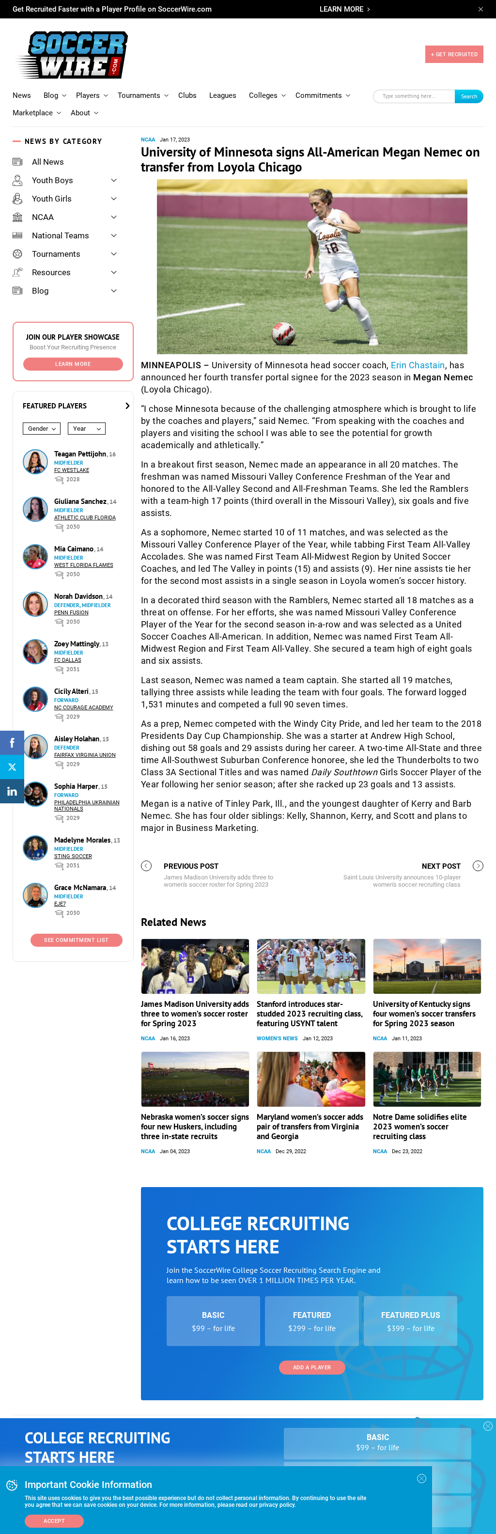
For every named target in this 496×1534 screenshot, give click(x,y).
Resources (51, 272)
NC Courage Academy (83, 707)
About (80, 113)
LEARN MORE (341, 9)
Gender (38, 428)
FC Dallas (67, 660)
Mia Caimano (74, 548)
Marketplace (33, 113)
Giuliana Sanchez (81, 501)
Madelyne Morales (83, 840)
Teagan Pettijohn (81, 453)
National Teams (60, 235)
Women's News (277, 1038)
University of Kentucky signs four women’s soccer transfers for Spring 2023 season (424, 1014)
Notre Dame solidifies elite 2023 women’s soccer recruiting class (420, 1126)
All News (48, 162)
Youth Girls (52, 198)
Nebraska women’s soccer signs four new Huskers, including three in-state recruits (195, 1126)
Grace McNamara (81, 887)
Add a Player (312, 1367)
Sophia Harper (77, 786)
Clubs (187, 95)
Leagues (222, 95)
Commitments (318, 95)
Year (79, 428)
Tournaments (139, 95)
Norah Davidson (79, 596)
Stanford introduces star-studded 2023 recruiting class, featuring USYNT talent (309, 1014)
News (22, 95)
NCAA (43, 217)
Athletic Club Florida (85, 518)
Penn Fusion (71, 613)
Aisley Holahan (77, 738)
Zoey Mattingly (77, 643)
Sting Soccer (73, 856)
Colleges (263, 95)
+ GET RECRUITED (454, 54)
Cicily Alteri (72, 691)
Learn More (73, 364)
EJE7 (60, 904)
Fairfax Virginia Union (85, 755)
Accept (54, 1521)
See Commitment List (76, 940)
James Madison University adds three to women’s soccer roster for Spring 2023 (195, 1014)
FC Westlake (71, 470)
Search (469, 96)
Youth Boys (52, 180)
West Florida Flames (83, 565)
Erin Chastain (418, 365)
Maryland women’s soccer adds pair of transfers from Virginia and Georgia (310, 1126)
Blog (51, 95)
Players (88, 95)
